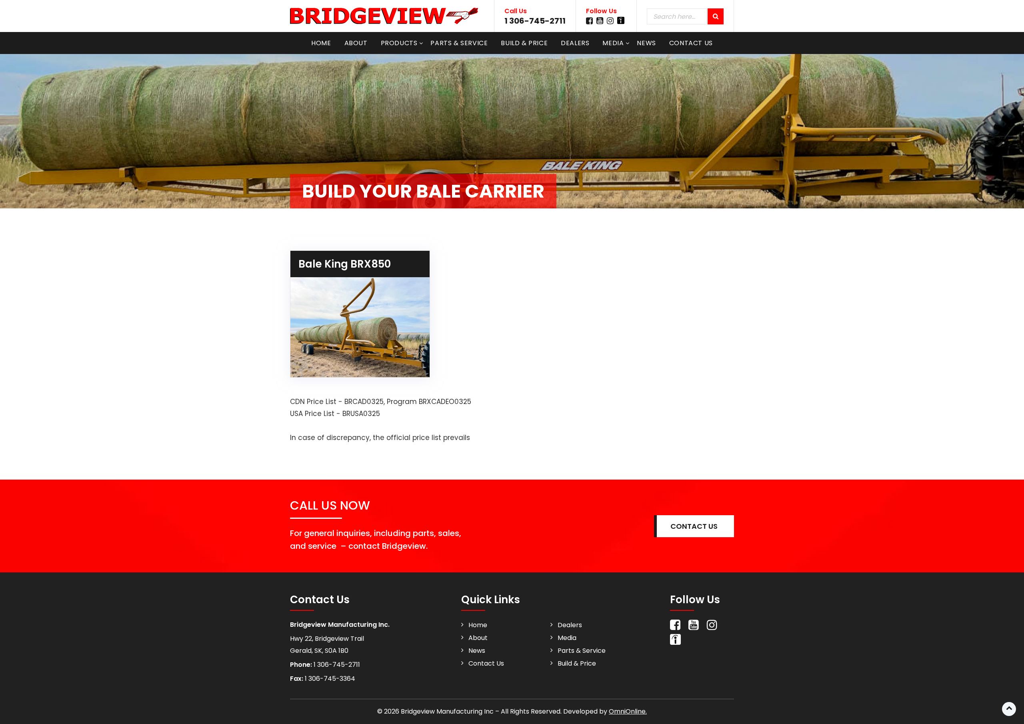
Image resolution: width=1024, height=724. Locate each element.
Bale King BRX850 (344, 264)
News (646, 43)
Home (321, 43)
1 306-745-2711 (535, 20)
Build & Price (524, 43)
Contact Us (691, 43)
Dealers (575, 43)
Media (613, 43)
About (356, 43)
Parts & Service (459, 43)
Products (399, 43)
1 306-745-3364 (329, 678)
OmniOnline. (628, 711)
